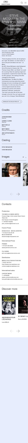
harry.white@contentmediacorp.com (12, 279)
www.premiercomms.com (9, 247)
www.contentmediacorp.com (10, 277)
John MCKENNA (7, 117)
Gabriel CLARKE (7, 121)
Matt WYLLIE (6, 125)
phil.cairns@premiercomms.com (11, 253)
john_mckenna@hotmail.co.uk (10, 223)
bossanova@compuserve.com (10, 236)
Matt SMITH (5, 129)
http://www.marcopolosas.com (11, 264)
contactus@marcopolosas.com (10, 266)
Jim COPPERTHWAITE (8, 133)
